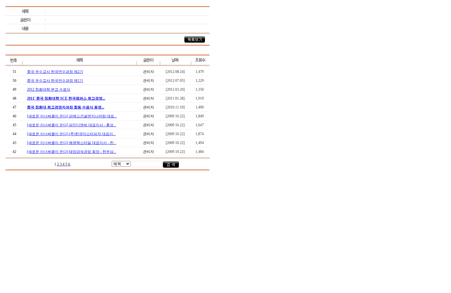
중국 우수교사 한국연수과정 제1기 (55, 80)
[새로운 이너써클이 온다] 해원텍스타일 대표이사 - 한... (71, 143)
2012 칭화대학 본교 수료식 (48, 89)
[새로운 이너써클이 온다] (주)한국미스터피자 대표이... (71, 134)
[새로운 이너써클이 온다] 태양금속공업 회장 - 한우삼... (71, 152)
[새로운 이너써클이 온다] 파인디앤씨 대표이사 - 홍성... (71, 125)
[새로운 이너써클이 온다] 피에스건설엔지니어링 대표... (72, 116)
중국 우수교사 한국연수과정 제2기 (55, 72)
